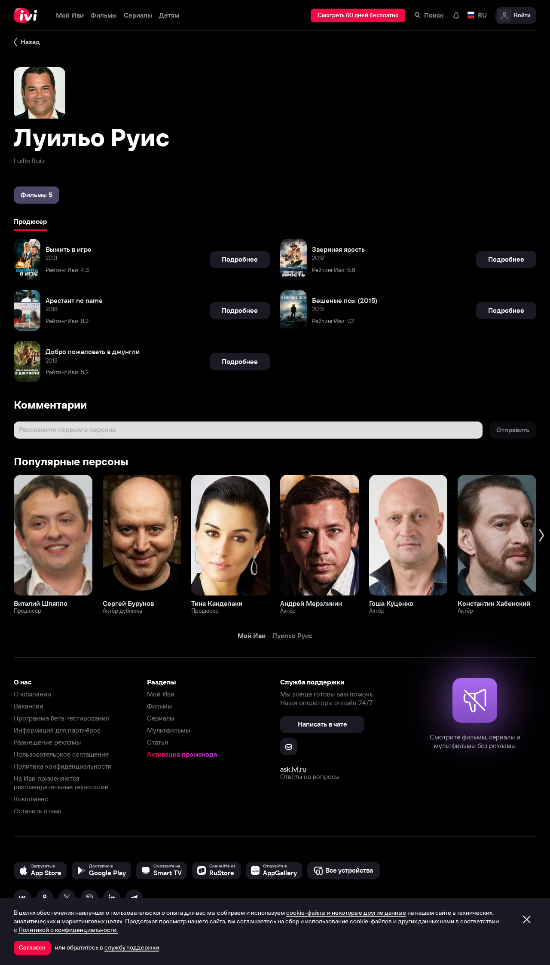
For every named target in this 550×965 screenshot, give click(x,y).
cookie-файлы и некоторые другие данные (346, 912)
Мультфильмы (168, 730)
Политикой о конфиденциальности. (68, 929)
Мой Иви (160, 694)
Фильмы (159, 706)
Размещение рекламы (47, 742)
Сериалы (160, 718)
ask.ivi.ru (293, 769)
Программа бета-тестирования (61, 718)
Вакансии (28, 706)
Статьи (157, 742)
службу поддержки (131, 947)
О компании (32, 694)
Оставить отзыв (37, 811)
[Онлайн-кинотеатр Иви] (28, 15)
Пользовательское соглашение (61, 754)
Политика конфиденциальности (63, 766)
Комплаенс (31, 799)
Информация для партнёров (57, 730)
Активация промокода (182, 754)
